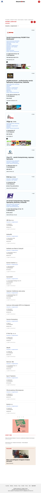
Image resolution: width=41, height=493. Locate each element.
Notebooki (8, 49)
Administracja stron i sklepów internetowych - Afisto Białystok (16, 442)
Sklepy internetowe (10, 50)
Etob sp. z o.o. (11, 177)
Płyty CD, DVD (9, 91)
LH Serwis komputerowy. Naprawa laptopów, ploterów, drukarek (17, 201)
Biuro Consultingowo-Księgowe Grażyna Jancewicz (18, 460)
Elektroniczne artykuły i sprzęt (12, 42)
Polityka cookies (25, 488)
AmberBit (9, 234)
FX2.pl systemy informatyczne (15, 390)
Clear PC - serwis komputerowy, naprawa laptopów (20, 158)
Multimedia (8, 48)
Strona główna (7, 19)
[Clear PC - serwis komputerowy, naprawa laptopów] (10, 152)
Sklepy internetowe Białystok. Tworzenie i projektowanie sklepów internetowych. (20, 438)
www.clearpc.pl (10, 171)
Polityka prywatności (17, 488)
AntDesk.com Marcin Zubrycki (14, 248)
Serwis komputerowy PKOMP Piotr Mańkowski (18, 38)
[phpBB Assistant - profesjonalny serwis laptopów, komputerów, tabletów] (10, 76)
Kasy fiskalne (8, 44)
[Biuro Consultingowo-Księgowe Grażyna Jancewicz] (20, 454)
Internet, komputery (21, 19)
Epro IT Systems (11, 376)
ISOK (30, 485)
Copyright (13, 489)
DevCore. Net (10, 362)
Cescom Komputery (12, 319)
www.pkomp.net (10, 59)
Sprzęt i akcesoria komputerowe (12, 51)
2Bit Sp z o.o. (10, 220)
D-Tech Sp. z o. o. (11, 333)
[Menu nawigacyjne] (39, 2)
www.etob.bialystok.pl (11, 188)
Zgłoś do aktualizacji (11, 229)
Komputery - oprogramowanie (28, 19)
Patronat (15, 485)
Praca (19, 485)
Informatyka (8, 43)
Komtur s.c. (9, 404)
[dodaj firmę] (32, 22)
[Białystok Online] (20, 1)
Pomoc (26, 485)
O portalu (7, 485)
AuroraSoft (9, 277)
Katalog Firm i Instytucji (13, 19)
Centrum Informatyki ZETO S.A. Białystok (18, 305)
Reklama (11, 485)
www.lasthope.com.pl (11, 214)
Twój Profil (34, 485)
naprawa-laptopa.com (11, 100)
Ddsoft (8, 347)
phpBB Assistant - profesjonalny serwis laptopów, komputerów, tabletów (19, 81)
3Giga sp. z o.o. (11, 121)
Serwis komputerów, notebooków (12, 41)
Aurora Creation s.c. (12, 262)
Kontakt (22, 485)
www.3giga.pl (9, 136)
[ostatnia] (23, 417)
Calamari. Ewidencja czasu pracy (15, 291)
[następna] (21, 417)
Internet (8, 86)
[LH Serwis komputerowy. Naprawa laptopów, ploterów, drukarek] (10, 196)
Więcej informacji (9, 463)
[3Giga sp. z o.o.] (10, 117)
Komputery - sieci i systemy (11, 46)
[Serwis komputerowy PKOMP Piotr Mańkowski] (10, 33)
